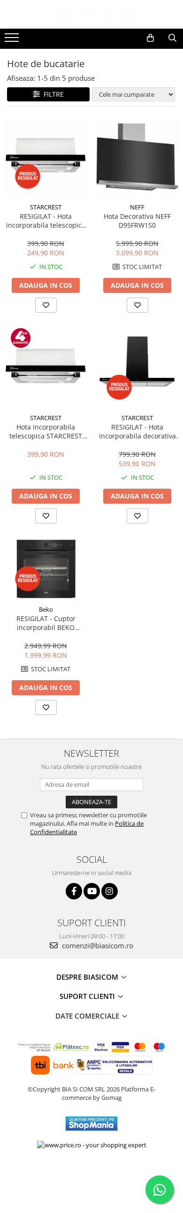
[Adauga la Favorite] (46, 305)
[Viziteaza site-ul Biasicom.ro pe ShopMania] (91, 1123)
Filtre (52, 94)
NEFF (137, 207)
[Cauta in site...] (172, 38)
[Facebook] (74, 891)
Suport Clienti (88, 996)
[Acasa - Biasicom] (91, 14)
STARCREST (45, 207)
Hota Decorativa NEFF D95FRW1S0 (137, 221)
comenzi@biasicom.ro (96, 945)
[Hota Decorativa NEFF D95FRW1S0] (137, 157)
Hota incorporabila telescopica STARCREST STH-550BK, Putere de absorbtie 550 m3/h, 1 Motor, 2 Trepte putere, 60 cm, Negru (46, 431)
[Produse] (13, 40)
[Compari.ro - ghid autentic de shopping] (91, 1177)
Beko (46, 609)
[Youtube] (92, 891)
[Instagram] (109, 891)
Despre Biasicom (88, 977)
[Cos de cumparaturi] (150, 38)
